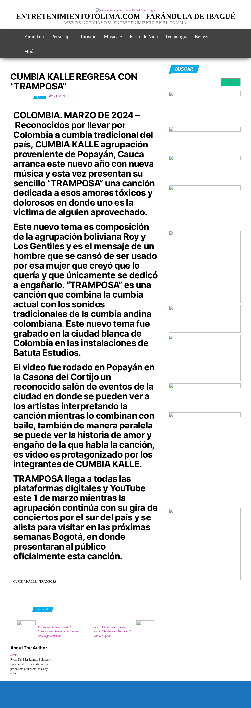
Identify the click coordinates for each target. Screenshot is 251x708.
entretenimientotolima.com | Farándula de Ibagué (125, 16)
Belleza (202, 36)
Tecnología (176, 36)
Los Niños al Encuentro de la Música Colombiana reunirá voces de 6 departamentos (58, 631)
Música (112, 36)
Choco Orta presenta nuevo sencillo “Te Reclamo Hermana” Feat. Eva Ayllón (111, 631)
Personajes (62, 36)
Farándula (34, 36)
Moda (30, 51)
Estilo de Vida (144, 36)
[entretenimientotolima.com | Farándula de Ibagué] (13, 36)
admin (59, 96)
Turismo (88, 36)
